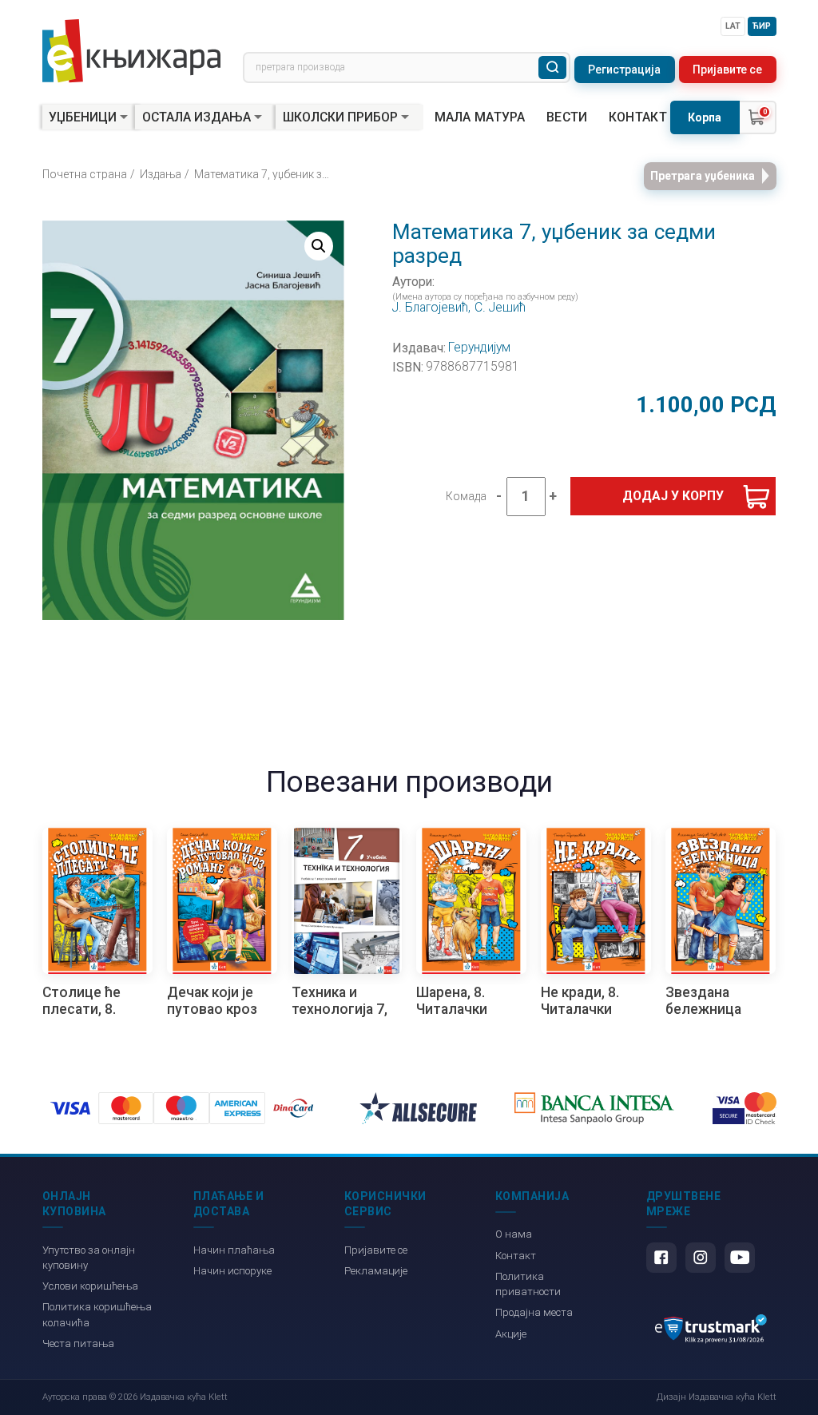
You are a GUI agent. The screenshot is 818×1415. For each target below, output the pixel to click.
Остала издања (196, 117)
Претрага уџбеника (702, 175)
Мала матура (480, 117)
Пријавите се (727, 69)
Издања (160, 174)
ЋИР (761, 26)
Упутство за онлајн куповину (88, 1257)
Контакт (638, 117)
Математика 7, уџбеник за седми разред (264, 174)
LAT (733, 26)
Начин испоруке (232, 1271)
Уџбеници (83, 117)
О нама (513, 1234)
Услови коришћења (90, 1286)
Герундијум (479, 347)
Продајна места (534, 1312)
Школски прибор (340, 117)
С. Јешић (500, 307)
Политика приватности (528, 1284)
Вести (567, 117)
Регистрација (624, 69)
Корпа (704, 117)
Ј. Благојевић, (431, 307)
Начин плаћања (234, 1250)
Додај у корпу (673, 495)
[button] (318, 246)
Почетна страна (84, 174)
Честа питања (78, 1343)
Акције (510, 1334)
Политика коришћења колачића (97, 1314)
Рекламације (375, 1271)
